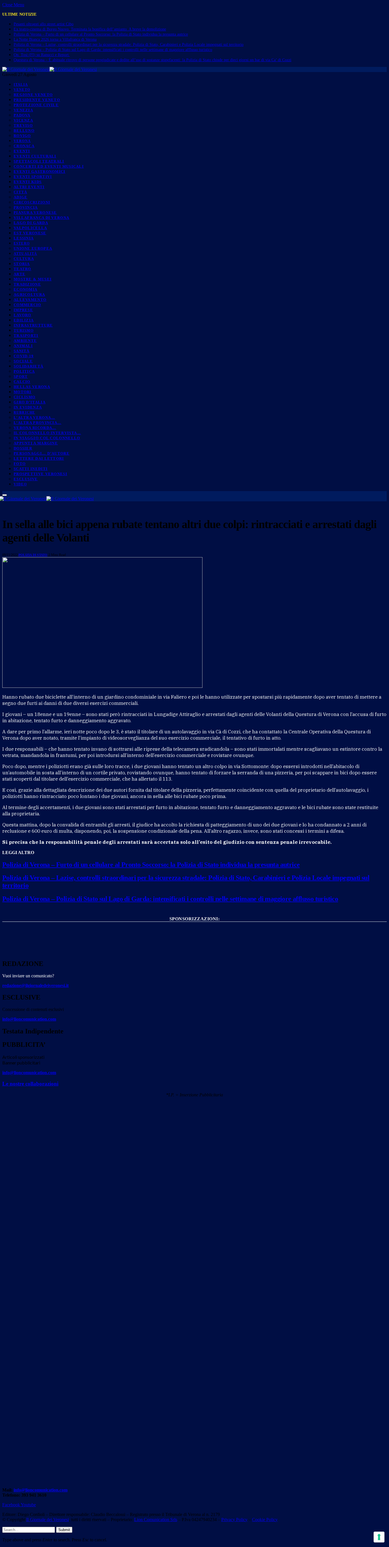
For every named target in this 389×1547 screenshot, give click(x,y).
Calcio (22, 381)
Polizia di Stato (33, 555)
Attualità (25, 254)
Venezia (23, 110)
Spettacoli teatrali (39, 161)
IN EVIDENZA (28, 407)
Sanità (22, 351)
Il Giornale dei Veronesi (47, 1519)
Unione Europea (33, 248)
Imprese (23, 310)
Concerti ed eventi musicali (49, 166)
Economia (25, 289)
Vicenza (23, 120)
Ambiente (25, 340)
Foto (20, 463)
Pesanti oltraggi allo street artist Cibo (43, 24)
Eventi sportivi (33, 177)
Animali (23, 346)
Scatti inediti (31, 469)
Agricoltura (29, 294)
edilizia (24, 320)
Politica (24, 371)
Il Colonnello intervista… (47, 433)
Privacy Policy (234, 1519)
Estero (22, 243)
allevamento (30, 300)
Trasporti (26, 335)
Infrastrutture (33, 325)
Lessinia (24, 238)
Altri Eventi (29, 187)
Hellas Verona (32, 387)
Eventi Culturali (35, 156)
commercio (27, 305)
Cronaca (24, 146)
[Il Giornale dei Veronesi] (49, 69)
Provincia (26, 207)
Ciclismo (24, 397)
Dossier (23, 448)
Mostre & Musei (33, 279)
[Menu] (4, 495)
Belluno (24, 130)
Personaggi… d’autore (41, 453)
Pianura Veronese (35, 212)
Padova (22, 115)
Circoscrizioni (32, 202)
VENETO (22, 90)
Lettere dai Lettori (39, 458)
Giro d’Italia (30, 402)
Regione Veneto (33, 95)
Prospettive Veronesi (40, 474)
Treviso (23, 125)
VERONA (22, 141)
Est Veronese (30, 233)
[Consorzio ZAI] (194, 948)
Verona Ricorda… (35, 428)
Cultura (24, 259)
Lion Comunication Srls (155, 1519)
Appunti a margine (36, 443)
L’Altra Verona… (34, 417)
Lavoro (22, 315)
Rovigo (22, 136)
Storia (22, 264)
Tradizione (27, 284)
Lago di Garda (31, 223)
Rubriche (24, 413)
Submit (64, 1530)
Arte (19, 274)
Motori (23, 392)
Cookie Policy (265, 1519)
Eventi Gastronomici (39, 171)
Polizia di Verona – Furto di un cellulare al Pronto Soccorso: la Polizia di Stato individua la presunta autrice (101, 34)
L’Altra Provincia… (37, 422)
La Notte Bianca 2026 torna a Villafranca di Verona (55, 39)
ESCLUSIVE (26, 479)
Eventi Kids (28, 182)
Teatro (22, 269)
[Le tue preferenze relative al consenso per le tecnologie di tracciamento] (379, 1537)
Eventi (22, 151)
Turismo (24, 330)
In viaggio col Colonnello (47, 438)
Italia (21, 85)
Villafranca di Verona (41, 218)
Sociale (23, 361)
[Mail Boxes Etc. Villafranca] (194, 928)
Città (20, 192)
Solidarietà (28, 366)
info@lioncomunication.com (29, 1019)
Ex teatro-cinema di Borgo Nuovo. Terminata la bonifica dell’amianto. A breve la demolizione (90, 29)
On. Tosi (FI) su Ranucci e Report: (42, 55)
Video (20, 484)
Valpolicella (30, 228)
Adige (21, 197)
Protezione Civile (36, 105)
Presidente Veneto (37, 100)
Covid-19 (24, 356)
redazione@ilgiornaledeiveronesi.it (35, 985)
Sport (21, 376)
